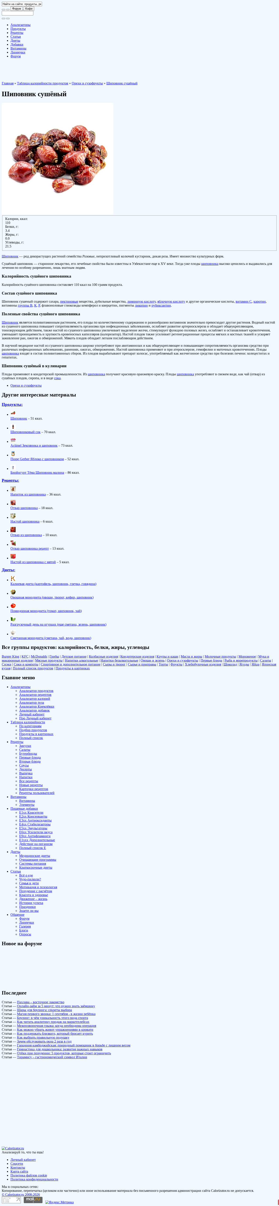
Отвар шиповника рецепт (29, 548)
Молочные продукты (220, 656)
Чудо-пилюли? (30, 879)
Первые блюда (211, 660)
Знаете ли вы (29, 911)
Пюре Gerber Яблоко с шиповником (37, 459)
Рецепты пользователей (36, 793)
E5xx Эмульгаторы (33, 828)
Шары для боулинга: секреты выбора (44, 1010)
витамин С (244, 301)
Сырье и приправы (142, 664)
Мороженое (247, 656)
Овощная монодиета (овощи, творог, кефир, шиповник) (52, 597)
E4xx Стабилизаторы (35, 824)
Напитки (25, 777)
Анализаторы (20, 25)
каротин (259, 301)
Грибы (54, 656)
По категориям (30, 726)
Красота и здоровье (33, 895)
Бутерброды (28, 753)
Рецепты (16, 32)
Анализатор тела (31, 702)
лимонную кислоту (141, 301)
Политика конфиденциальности (34, 1179)
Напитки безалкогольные (119, 660)
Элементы (26, 804)
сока (57, 378)
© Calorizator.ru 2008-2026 (21, 1194)
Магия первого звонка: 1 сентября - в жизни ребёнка (56, 1014)
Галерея (25, 926)
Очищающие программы (37, 859)
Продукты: (12, 404)
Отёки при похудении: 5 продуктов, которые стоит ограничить (64, 1053)
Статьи (15, 36)
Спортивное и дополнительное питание (70, 664)
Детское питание (74, 656)
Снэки (6, 664)
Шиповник (10, 256)
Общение (17, 914)
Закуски (25, 746)
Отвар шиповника (24, 508)
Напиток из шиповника (28, 494)
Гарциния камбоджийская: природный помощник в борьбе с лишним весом (73, 1045)
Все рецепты (28, 781)
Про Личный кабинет (35, 718)
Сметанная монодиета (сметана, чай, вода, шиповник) (50, 638)
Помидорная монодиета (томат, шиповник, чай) (46, 611)
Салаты (265, 660)
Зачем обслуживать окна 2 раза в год (44, 1041)
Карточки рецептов (33, 789)
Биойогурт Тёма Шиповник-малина (37, 472)
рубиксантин (161, 305)
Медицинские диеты (34, 856)
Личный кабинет (31, 714)
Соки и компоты (26, 664)
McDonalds (39, 656)
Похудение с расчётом (35, 891)
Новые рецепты (31, 785)
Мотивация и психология (38, 887)
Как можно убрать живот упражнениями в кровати (55, 1029)
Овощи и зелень (153, 660)
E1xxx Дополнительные (37, 840)
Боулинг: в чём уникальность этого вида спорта (52, 1018)
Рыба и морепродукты (241, 660)
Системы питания (32, 863)
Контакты (17, 1167)
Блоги (23, 930)
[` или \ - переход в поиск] (3, 9)
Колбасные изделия (103, 656)
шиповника (209, 264)
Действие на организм (36, 844)
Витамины (18, 48)
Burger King (10, 656)
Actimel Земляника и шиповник (34, 445)
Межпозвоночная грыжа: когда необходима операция (56, 1026)
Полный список (31, 738)
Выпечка (25, 773)
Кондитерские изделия (137, 656)
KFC (25, 656)
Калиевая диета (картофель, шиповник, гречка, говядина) (53, 584)
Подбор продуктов (33, 730)
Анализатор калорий (34, 698)
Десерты (25, 769)
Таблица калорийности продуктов (42, 83)
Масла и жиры (191, 656)
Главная (8, 83)
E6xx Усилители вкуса (36, 832)
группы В (25, 305)
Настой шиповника (24, 521)
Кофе (28, 8)
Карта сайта (19, 1171)
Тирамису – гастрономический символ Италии (52, 1057)
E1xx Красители (31, 812)
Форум (16, 8)
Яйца (255, 664)
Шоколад (230, 664)
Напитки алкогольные (81, 660)
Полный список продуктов (33, 668)
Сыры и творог (114, 664)
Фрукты (176, 664)
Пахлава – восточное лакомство (40, 1002)
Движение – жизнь (33, 899)
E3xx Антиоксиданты (35, 820)
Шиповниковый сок (25, 432)
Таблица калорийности (27, 722)
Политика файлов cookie (28, 1175)
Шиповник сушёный (122, 83)
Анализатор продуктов (36, 691)
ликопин (141, 305)
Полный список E (32, 848)
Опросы (25, 934)
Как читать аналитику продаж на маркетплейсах (53, 1022)
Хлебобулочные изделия (203, 664)
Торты (163, 664)
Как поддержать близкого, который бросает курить (55, 1033)
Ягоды (244, 664)
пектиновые (69, 301)
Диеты (15, 40)
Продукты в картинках (73, 668)
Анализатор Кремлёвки (36, 706)
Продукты (18, 29)
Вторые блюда (30, 761)
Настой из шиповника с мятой (33, 562)
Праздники (27, 907)
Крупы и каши (167, 656)
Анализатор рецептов (35, 694)
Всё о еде (26, 875)
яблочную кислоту (171, 301)
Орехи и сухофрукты (87, 83)
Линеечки (17, 52)
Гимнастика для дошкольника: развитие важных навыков (59, 1049)
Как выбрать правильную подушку (43, 1037)
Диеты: (8, 570)
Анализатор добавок (34, 710)
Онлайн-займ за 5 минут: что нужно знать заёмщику (56, 1006)
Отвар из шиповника (26, 535)
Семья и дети (29, 883)
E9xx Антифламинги (35, 836)
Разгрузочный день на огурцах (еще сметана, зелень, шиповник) (58, 624)
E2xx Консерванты (33, 816)
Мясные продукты (49, 660)
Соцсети (16, 1163)
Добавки (16, 44)
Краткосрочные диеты (35, 867)
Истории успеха (31, 903)
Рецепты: (10, 480)
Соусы (24, 765)
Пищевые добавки (24, 808)
